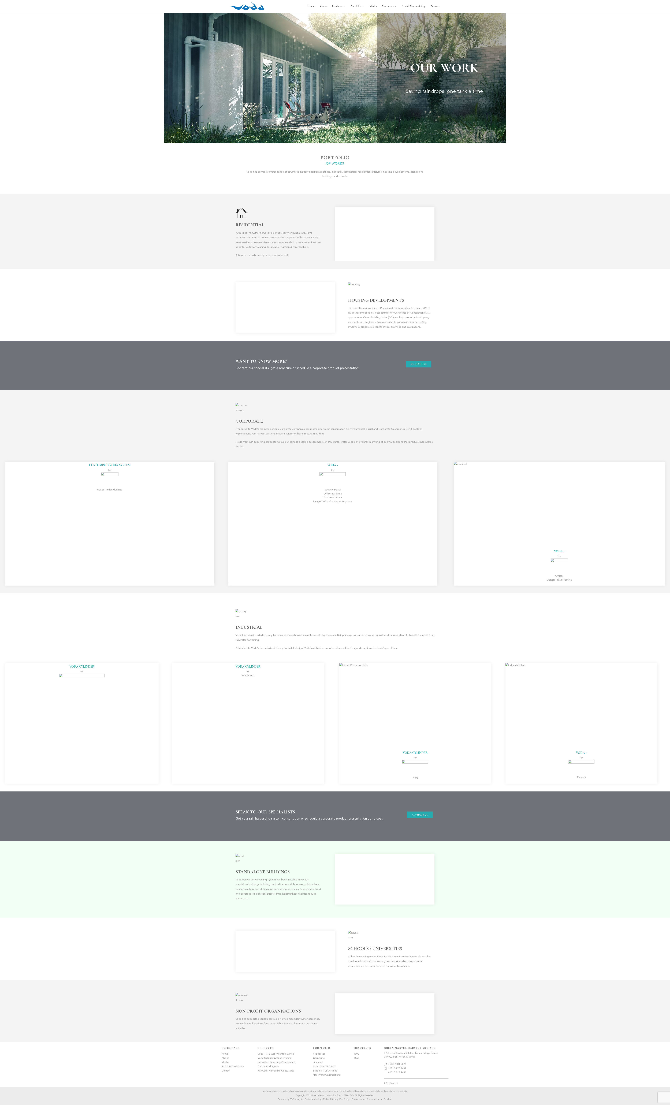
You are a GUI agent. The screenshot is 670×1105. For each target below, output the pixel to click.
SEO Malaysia (296, 1099)
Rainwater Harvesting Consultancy (276, 1071)
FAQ (356, 1054)
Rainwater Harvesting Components (276, 1062)
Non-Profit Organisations (326, 1075)
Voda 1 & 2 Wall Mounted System (276, 1054)
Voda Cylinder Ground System (274, 1058)
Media (225, 1062)
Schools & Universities (325, 1071)
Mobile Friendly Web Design (336, 1099)
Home (225, 1054)
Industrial (318, 1062)
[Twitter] (435, 1083)
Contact (226, 1071)
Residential (319, 1054)
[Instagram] (446, 1083)
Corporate (319, 1058)
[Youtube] (441, 1083)
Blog (356, 1058)
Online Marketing (313, 1099)
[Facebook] (429, 1083)
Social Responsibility (233, 1067)
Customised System (268, 1067)
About (225, 1058)
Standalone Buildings (324, 1067)
